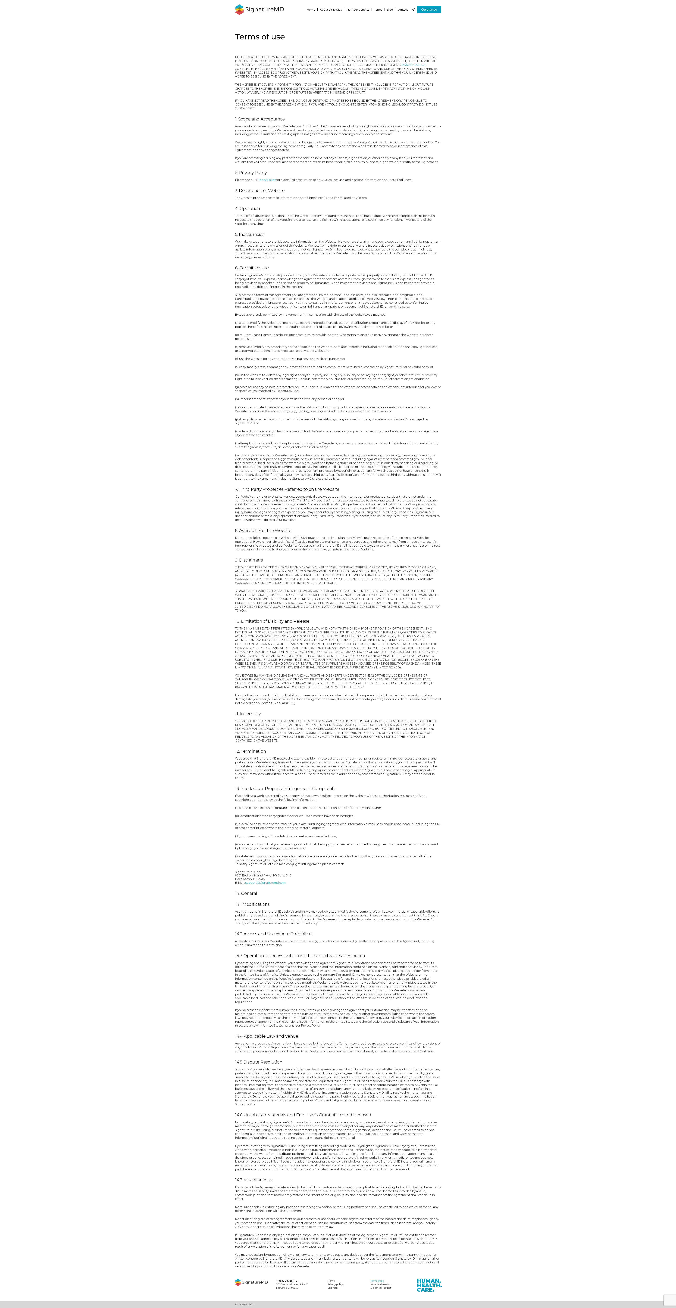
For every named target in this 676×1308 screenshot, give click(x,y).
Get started (429, 9)
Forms (378, 9)
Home (311, 9)
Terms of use (377, 1280)
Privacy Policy (266, 180)
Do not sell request (381, 1287)
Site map (333, 1287)
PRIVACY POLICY (413, 65)
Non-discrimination (381, 1284)
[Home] (254, 1282)
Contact (403, 9)
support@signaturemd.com (265, 882)
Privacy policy (335, 1284)
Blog (390, 9)
